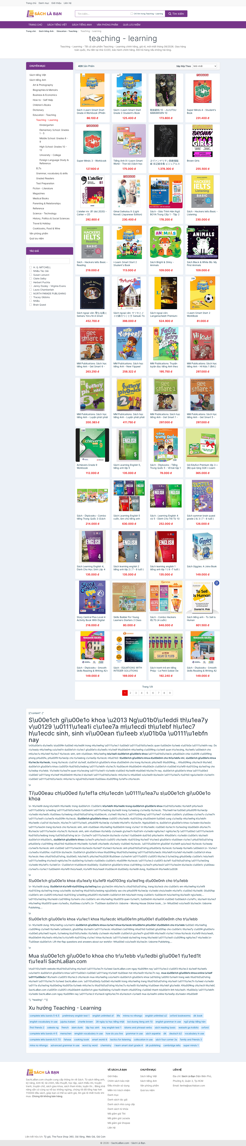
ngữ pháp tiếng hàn (195, 1021)
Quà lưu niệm (131, 24)
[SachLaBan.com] (44, 14)
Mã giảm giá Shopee (119, 1122)
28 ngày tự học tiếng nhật (110, 1021)
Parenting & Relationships (47, 203)
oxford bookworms (180, 1015)
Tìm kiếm (178, 13)
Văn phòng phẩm (107, 24)
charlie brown (85, 1021)
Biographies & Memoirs (45, 89)
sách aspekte (153, 1033)
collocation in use (143, 1039)
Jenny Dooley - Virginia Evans (49, 286)
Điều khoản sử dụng (119, 1085)
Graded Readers (45, 178)
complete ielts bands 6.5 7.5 (45, 1039)
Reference (38, 208)
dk (164, 1033)
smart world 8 (99, 1039)
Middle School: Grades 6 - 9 (53, 140)
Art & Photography (43, 84)
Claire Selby (39, 278)
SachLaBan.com (120, 1142)
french (65, 1027)
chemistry (106, 1045)
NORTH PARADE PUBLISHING (49, 293)
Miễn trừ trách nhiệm (119, 1090)
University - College (50, 155)
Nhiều (36, 300)
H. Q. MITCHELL (42, 267)
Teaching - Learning (47, 119)
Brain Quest (39, 304)
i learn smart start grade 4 (128, 1045)
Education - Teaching (67, 31)
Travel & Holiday (42, 223)
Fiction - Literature (43, 188)
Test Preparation (45, 183)
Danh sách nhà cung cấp (121, 1104)
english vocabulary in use (43, 1021)
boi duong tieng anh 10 (140, 1021)
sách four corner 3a (166, 1039)
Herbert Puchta (41, 282)
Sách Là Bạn (138, 1142)
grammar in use (134, 1033)
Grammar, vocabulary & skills (52, 173)
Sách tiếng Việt (57, 24)
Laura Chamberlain (43, 289)
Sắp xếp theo (183, 66)
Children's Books (42, 104)
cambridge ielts (171, 1045)
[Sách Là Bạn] (42, 1072)
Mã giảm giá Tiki (117, 1113)
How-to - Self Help (43, 99)
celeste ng (53, 1027)
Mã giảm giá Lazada (119, 1118)
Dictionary (38, 109)
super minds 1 (191, 1045)
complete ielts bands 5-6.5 (44, 1015)
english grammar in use (168, 1021)
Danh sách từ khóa (118, 1108)
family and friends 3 (191, 1039)
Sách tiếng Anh (82, 24)
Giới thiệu (56, 3)
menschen (65, 1033)
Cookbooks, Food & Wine (46, 228)
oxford (205, 1027)
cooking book (81, 1039)
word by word (90, 1045)
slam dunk (77, 1027)
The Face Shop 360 (63, 1136)
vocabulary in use (194, 1033)
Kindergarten (46, 124)
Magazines (39, 193)
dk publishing (153, 1045)
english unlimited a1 (103, 1015)
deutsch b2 (175, 1033)
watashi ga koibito (188, 1027)
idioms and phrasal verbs (138, 1027)
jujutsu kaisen (67, 1021)
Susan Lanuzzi (41, 274)
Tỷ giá (47, 1136)
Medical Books (41, 198)
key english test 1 (111, 1027)
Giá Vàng (80, 1136)
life (118, 1015)
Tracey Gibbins (41, 297)
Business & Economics (45, 94)
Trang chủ (31, 3)
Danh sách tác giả (117, 1099)
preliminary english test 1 (76, 1015)
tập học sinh (92, 1027)
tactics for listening (120, 1039)
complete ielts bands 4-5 (43, 1033)
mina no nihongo (39, 1045)
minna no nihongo (132, 1015)
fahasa (67, 1039)
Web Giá (90, 1136)
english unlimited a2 (156, 1015)
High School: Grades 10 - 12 (53, 148)
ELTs (38, 168)
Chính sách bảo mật (118, 1080)
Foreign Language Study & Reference (54, 162)
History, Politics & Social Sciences (51, 218)
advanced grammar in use (65, 1045)
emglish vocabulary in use (88, 1033)
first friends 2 (37, 1027)
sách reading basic (165, 1027)
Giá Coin (100, 1136)
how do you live (114, 1033)
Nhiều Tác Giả (41, 271)
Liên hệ (67, 3)
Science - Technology (45, 213)
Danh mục (44, 3)
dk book (197, 1015)
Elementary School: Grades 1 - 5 (54, 132)
